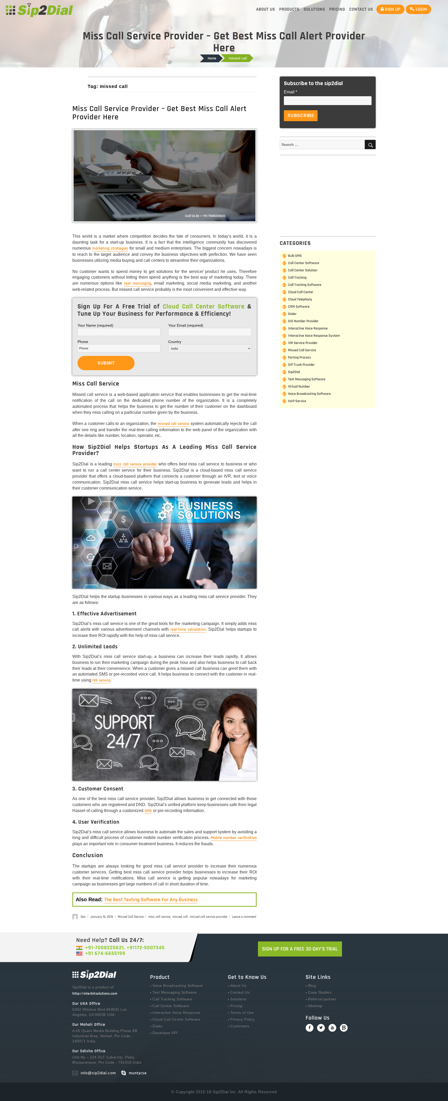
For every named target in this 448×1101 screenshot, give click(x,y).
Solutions (314, 9)
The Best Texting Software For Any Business (151, 899)
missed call (180, 917)
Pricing (337, 9)
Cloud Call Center (300, 292)
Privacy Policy (242, 1019)
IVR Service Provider (303, 343)
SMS (148, 811)
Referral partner (322, 999)
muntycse (137, 1073)
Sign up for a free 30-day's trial (300, 949)
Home (212, 58)
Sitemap (315, 1006)
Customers (239, 1026)
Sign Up (392, 9)
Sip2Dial (294, 372)
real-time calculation (188, 629)
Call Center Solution (302, 270)
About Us (265, 9)
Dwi (83, 917)
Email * (290, 92)
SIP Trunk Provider (301, 364)
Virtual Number (299, 386)
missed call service (174, 423)
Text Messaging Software (306, 379)
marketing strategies (110, 248)
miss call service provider (135, 464)
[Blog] (344, 1028)
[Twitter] (321, 1028)
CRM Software (299, 306)
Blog (312, 985)
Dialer (292, 314)
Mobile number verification (234, 838)
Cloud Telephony (300, 299)
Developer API (165, 1033)
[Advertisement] (329, 195)
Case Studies (319, 992)
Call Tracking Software (304, 285)
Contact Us (361, 9)
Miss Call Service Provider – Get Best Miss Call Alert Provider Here (159, 113)
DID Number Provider (303, 321)
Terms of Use (242, 1012)
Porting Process (299, 357)
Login (421, 9)
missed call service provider (208, 917)
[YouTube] (332, 1028)
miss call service (159, 917)
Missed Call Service (131, 917)
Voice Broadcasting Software (309, 393)
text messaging (137, 283)
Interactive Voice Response (308, 328)
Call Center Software (303, 263)
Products (289, 9)
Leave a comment (244, 917)
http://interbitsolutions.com (94, 993)
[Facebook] (309, 1028)
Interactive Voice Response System (314, 335)
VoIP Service (297, 401)
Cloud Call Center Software (176, 1019)
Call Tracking (297, 277)
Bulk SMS (295, 255)
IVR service (101, 680)
